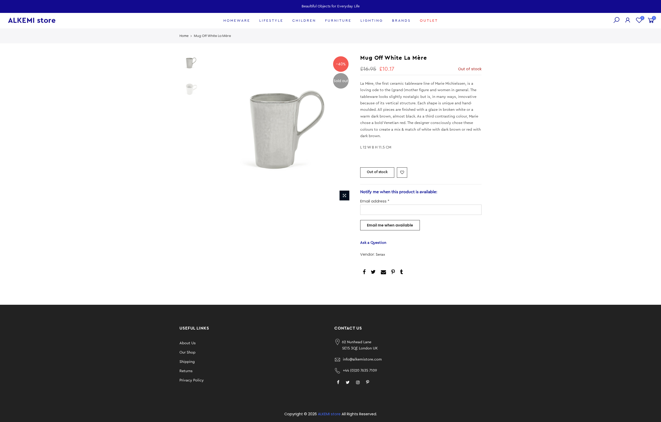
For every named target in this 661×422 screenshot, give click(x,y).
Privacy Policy (191, 380)
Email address (374, 201)
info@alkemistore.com (362, 359)
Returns (186, 371)
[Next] (343, 128)
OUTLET (429, 20)
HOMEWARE (236, 20)
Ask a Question (373, 243)
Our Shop (187, 352)
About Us (187, 343)
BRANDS (401, 20)
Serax (380, 254)
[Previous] (211, 128)
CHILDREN (304, 20)
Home (183, 35)
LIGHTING (371, 20)
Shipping (187, 362)
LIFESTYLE (271, 20)
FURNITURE (338, 20)
